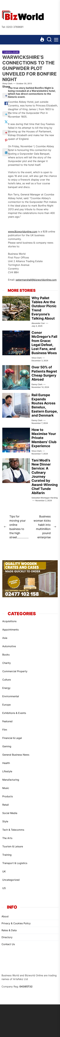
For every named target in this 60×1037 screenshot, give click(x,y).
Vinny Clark (7, 83)
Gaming (6, 746)
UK (4, 871)
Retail (5, 804)
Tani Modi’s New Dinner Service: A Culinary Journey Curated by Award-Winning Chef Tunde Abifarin (45, 476)
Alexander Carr (38, 323)
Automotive (9, 646)
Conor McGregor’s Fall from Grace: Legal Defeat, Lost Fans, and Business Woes (44, 343)
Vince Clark (37, 358)
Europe (6, 704)
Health (6, 763)
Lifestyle (7, 771)
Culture (6, 679)
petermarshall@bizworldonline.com (36, 279)
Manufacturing (10, 779)
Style (5, 821)
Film (4, 729)
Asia (4, 637)
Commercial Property (14, 671)
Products (7, 796)
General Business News (15, 754)
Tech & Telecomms (13, 829)
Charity (6, 662)
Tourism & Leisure (11, 52)
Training (7, 854)
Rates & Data (9, 930)
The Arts (7, 838)
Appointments (10, 629)
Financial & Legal (12, 738)
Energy (6, 687)
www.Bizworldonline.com (22, 231)
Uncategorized (11, 879)
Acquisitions (9, 621)
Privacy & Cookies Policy (16, 923)
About (5, 916)
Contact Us (8, 944)
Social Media (9, 813)
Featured (7, 721)
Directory (7, 937)
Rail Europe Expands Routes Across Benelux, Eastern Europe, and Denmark (45, 405)
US (4, 888)
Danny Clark (37, 384)
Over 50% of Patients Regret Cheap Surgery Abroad (44, 373)
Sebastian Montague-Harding (45, 498)
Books (6, 654)
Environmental (10, 696)
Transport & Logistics (14, 863)
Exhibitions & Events (14, 713)
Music (5, 788)
